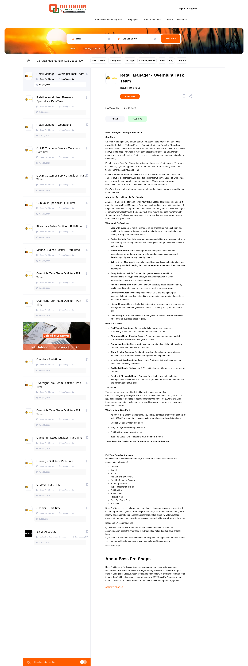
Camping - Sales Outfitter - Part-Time (59, 437)
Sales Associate (46, 531)
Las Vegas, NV (90, 48)
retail (72, 48)
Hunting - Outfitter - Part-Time (54, 461)
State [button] (162, 60)
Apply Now (130, 96)
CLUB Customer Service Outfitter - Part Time (61, 177)
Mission (169, 20)
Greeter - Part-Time (48, 484)
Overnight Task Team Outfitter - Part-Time (59, 302)
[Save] (87, 74)
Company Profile (114, 587)
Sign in (182, 9)
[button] (190, 97)
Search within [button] (98, 60)
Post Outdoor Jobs (152, 20)
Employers (133, 20)
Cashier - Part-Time (48, 359)
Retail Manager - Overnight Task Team (60, 73)
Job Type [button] (129, 60)
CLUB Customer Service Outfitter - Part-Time (58, 150)
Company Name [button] (147, 60)
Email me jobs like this (44, 662)
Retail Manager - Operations (54, 124)
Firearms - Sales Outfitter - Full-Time (59, 226)
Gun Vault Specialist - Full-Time (56, 203)
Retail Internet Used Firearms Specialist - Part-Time (54, 99)
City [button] (171, 60)
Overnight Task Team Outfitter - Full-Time (58, 275)
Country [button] (182, 60)
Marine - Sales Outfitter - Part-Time (58, 250)
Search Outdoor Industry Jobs (108, 20)
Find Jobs (171, 39)
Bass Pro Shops (130, 87)
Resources (182, 20)
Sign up (193, 9)
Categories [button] (115, 60)
